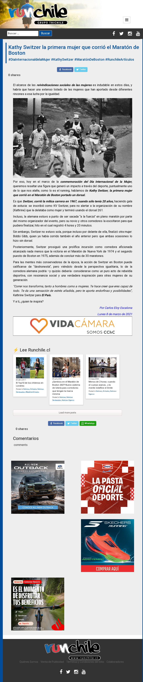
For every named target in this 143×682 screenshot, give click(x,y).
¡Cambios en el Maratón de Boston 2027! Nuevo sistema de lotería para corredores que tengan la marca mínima (66, 388)
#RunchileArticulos (32, 392)
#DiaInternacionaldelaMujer (29, 59)
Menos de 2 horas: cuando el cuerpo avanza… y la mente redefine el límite (102, 385)
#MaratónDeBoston (89, 59)
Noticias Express (68, 400)
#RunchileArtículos (119, 59)
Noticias (26, 389)
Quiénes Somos (29, 661)
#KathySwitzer (62, 59)
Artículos (33, 389)
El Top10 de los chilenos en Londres (29, 384)
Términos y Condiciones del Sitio (85, 661)
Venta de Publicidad (52, 661)
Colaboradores (115, 661)
